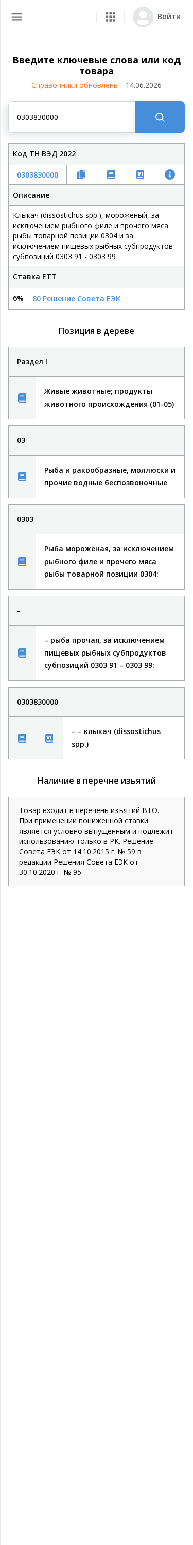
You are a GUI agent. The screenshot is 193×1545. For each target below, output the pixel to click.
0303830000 (37, 175)
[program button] (110, 16)
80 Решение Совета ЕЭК (76, 299)
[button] (110, 16)
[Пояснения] (22, 398)
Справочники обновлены (96, 85)
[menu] (17, 17)
